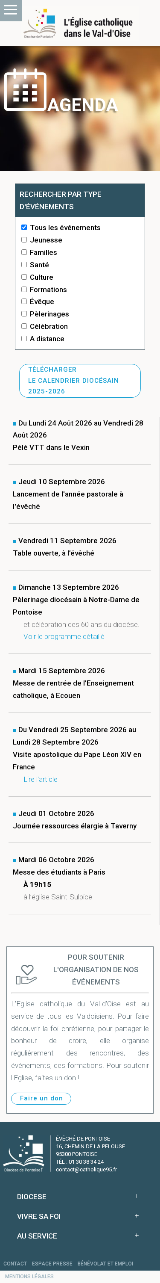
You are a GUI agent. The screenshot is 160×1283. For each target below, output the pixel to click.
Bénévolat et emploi (105, 1264)
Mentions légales (29, 1277)
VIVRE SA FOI (39, 1216)
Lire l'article (40, 779)
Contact (15, 1264)
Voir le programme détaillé (64, 636)
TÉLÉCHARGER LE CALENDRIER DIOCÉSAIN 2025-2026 (73, 380)
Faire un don (41, 1098)
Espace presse (52, 1264)
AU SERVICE (37, 1236)
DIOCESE (32, 1196)
